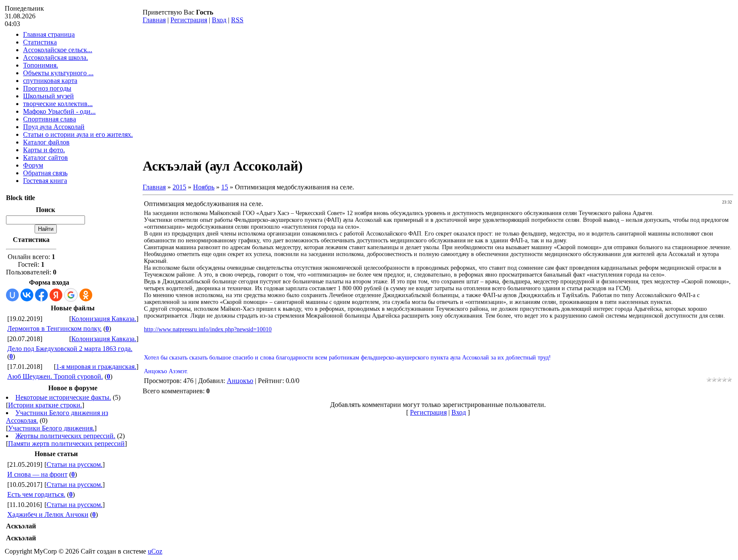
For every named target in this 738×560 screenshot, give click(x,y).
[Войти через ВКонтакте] (26, 295)
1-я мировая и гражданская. (96, 366)
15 (224, 187)
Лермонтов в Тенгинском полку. (54, 328)
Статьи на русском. (74, 464)
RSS (237, 20)
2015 (179, 187)
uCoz (155, 551)
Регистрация (188, 20)
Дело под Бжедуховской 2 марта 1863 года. (69, 348)
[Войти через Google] (71, 295)
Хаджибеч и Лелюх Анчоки (47, 514)
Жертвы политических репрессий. (65, 435)
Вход (219, 20)
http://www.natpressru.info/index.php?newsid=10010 (208, 329)
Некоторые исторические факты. (63, 397)
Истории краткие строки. (45, 405)
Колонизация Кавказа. (103, 318)
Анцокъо (240, 380)
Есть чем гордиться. (36, 494)
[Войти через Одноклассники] (85, 295)
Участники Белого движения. (51, 428)
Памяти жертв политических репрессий (66, 443)
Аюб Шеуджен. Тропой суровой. (55, 376)
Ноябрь (203, 187)
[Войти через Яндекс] (56, 295)
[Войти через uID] (12, 295)
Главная (154, 20)
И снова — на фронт (37, 474)
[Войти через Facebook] (41, 295)
